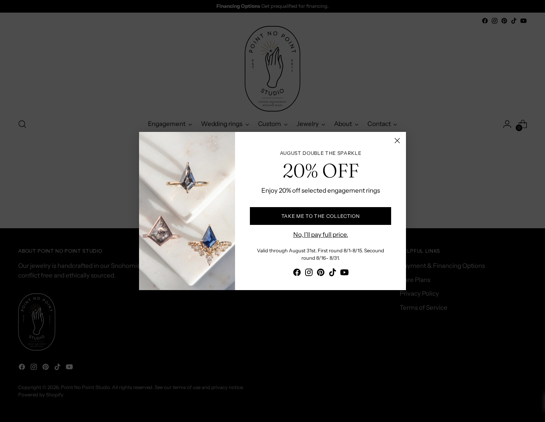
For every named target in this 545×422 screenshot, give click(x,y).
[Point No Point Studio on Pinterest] (320, 274)
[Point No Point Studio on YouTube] (344, 274)
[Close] (397, 140)
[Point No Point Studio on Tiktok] (332, 274)
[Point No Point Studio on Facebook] (297, 274)
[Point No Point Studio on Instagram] (308, 274)
